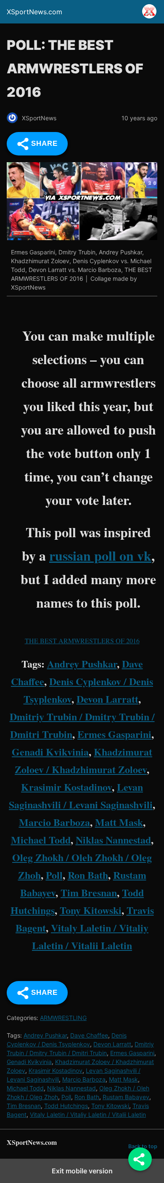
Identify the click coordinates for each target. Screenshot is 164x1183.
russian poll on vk (100, 555)
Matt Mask (119, 822)
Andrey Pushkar (82, 663)
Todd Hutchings (66, 1105)
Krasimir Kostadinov (66, 786)
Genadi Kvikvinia (50, 751)
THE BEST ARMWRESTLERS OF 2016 (82, 640)
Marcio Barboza (54, 822)
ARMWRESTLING (63, 1017)
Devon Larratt (107, 698)
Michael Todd (41, 839)
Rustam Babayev (126, 1096)
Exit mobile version (82, 1171)
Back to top (142, 1146)
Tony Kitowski (91, 910)
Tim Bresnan (89, 892)
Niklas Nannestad (113, 839)
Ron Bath (88, 874)
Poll (54, 874)
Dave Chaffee (89, 1035)
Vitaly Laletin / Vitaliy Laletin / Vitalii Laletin (88, 1114)
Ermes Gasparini (114, 734)
